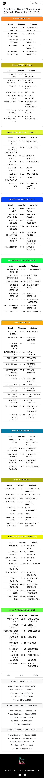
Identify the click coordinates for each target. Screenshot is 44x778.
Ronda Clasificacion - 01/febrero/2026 (22, 738)
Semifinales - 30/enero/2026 (22, 721)
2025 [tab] (22, 675)
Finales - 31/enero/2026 (22, 700)
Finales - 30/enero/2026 (22, 724)
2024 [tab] (36, 675)
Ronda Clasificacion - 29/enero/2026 (22, 711)
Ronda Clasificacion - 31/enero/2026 (22, 690)
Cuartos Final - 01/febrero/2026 (22, 742)
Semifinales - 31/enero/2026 (22, 696)
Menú (35, 3)
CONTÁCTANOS (12, 771)
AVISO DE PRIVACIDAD (29, 771)
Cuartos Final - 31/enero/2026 (22, 693)
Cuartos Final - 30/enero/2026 (22, 717)
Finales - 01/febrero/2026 (22, 748)
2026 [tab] (8, 675)
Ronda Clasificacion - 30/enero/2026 (22, 686)
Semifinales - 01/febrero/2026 (22, 745)
